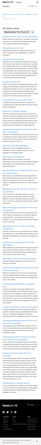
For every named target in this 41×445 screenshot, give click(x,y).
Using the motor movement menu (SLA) (17, 100)
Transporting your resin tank (13, 48)
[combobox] (20, 18)
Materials (5, 421)
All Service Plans (31, 419)
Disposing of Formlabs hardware (15, 111)
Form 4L (14, 14)
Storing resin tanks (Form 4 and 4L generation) (20, 36)
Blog (14, 419)
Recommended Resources (20, 424)
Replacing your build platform (13, 157)
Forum (14, 421)
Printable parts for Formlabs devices (16, 383)
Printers (5, 419)
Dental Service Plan (32, 421)
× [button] (37, 441)
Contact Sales (31, 429)
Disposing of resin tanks (11, 82)
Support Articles (31, 424)
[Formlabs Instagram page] (12, 412)
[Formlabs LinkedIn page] (16, 412)
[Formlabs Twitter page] (8, 412)
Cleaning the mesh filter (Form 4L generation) (19, 258)
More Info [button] (16, 442)
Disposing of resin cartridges (13, 59)
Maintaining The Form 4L (16, 32)
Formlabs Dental (7, 429)
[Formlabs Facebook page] (4, 412)
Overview (21, 14)
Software (5, 424)
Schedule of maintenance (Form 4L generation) (20, 307)
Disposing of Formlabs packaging (15, 145)
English (32, 405)
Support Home (7, 14)
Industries (5, 426)
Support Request (31, 426)
